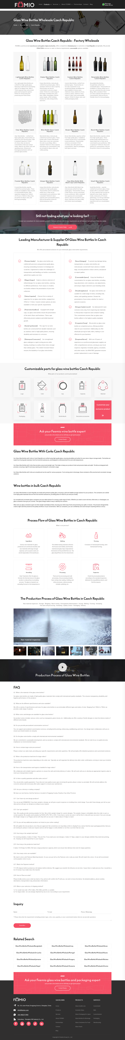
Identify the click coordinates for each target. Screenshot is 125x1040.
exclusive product (103, 409)
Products (79, 1000)
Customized (96, 1006)
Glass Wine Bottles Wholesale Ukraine (96, 966)
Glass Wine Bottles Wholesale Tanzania (62, 966)
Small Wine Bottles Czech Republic (100, 181)
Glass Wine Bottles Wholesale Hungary (62, 959)
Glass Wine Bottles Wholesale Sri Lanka (28, 953)
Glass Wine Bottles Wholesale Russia (96, 953)
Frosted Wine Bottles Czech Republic (25, 181)
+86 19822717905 (23, 1015)
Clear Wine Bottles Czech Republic (25, 130)
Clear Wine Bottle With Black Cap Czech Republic (75, 181)
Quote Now (22, 925)
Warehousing (97, 1022)
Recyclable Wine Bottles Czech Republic (100, 77)
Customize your (103, 405)
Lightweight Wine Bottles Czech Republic (25, 77)
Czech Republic (35, 25)
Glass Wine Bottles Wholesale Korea (96, 946)
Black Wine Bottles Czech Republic (100, 130)
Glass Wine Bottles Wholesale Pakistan (96, 959)
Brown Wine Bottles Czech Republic (75, 130)
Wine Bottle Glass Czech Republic (50, 130)
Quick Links (60, 1000)
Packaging (96, 1018)
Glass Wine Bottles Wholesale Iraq (62, 946)
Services (96, 1000)
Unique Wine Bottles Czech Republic (50, 181)
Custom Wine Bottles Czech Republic (75, 77)
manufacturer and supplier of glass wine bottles (42, 46)
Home (15, 25)
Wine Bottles (24, 25)
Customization (97, 1014)
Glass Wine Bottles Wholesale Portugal (62, 953)
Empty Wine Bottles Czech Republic (49, 77)
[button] (110, 626)
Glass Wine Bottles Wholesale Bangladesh (28, 946)
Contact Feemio (63, 439)
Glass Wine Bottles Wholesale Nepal (28, 966)
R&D (94, 1010)
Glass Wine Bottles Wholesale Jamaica (29, 959)
